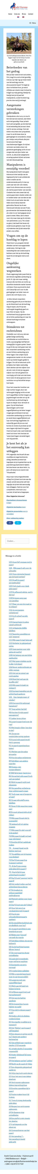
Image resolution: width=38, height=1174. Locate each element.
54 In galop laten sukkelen (19, 971)
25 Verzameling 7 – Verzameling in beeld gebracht (17, 1139)
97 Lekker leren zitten (17, 718)
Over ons (17, 14)
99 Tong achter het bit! (18, 709)
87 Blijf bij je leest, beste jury (20, 773)
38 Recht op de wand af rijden (20, 1064)
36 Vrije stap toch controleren (20, 1073)
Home (10, 14)
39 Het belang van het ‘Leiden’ (20, 1061)
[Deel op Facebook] (10, 523)
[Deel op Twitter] (18, 523)
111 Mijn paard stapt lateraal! (20, 640)
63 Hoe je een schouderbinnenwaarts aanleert (18, 917)
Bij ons (24, 14)
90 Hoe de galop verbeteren (20, 758)
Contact (30, 14)
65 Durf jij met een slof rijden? (20, 905)
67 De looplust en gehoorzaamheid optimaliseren (15, 893)
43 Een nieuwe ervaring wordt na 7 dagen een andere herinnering (20, 1037)
